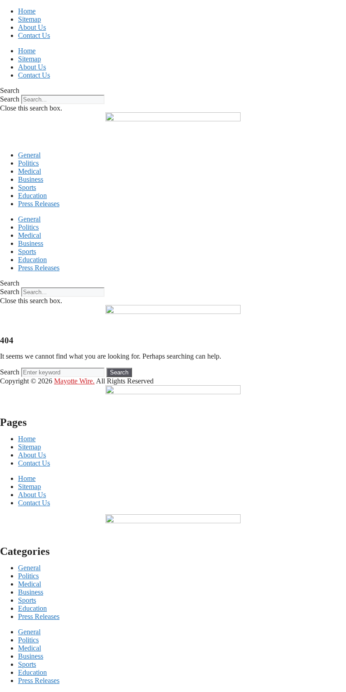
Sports (27, 187)
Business (30, 179)
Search (9, 99)
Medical (29, 171)
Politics (28, 163)
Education (32, 195)
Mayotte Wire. (74, 381)
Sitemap (29, 19)
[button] (173, 91)
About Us (32, 27)
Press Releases (38, 204)
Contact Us (34, 35)
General (29, 155)
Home (27, 11)
